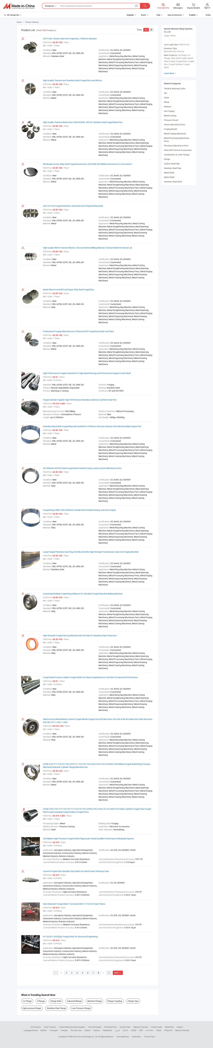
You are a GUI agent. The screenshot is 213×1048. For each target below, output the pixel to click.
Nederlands (107, 1030)
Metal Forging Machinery (175, 133)
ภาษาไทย (149, 1030)
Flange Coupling (114, 1001)
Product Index (156, 1027)
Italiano (88, 1030)
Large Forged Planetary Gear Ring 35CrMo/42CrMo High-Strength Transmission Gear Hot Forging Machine (91, 551)
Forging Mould (170, 129)
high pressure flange (32, 1008)
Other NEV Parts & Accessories (178, 150)
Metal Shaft (169, 172)
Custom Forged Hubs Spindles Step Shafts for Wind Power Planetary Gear (76, 871)
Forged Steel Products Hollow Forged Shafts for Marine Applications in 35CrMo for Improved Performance (90, 677)
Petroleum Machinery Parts (176, 145)
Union (166, 97)
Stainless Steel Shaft (173, 181)
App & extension (175, 15)
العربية (117, 1030)
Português (54, 1030)
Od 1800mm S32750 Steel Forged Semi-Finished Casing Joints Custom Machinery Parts (82, 468)
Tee (165, 93)
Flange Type (133, 1001)
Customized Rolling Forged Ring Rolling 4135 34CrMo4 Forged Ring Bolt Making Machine (82, 593)
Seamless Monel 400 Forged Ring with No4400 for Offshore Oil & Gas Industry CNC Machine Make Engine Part (92, 426)
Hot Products (35, 1027)
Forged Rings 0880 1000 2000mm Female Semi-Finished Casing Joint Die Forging (79, 510)
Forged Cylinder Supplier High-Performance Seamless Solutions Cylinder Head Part (80, 399)
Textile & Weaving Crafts (174, 88)
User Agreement (122, 1036)
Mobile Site (169, 1027)
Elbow (166, 102)
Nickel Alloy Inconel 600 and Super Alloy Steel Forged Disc (68, 289)
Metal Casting (170, 115)
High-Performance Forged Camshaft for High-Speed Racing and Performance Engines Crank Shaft (87, 373)
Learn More (170, 73)
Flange (167, 159)
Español (43, 1030)
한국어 (125, 1030)
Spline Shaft (169, 177)
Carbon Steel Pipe (172, 163)
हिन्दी (141, 1030)
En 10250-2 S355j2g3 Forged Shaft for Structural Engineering (70, 936)
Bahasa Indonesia (182, 1030)
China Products (50, 1027)
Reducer (167, 106)
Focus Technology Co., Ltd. (87, 1036)
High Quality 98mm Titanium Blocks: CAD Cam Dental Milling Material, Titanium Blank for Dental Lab (87, 247)
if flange (41, 1001)
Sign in (207, 7)
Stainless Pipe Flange (56, 1008)
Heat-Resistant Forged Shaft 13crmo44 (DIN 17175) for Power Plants (74, 903)
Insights (180, 1027)
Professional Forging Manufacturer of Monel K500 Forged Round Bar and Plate (78, 331)
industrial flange (74, 1001)
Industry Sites (125, 1027)
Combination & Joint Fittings (177, 154)
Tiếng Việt (168, 1030)
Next (117, 972)
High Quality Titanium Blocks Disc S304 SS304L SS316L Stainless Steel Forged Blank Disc (83, 122)
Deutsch (97, 1030)
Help (158, 15)
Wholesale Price (110, 1027)
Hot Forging (169, 111)
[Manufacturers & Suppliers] (18, 6)
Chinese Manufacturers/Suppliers (72, 1027)
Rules (208, 15)
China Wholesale (94, 1027)
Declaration (136, 1036)
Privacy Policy (149, 1036)
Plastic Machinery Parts (174, 124)
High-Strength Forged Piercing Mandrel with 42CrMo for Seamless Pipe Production (80, 635)
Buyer (143, 15)
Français (64, 1030)
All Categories (13, 15)
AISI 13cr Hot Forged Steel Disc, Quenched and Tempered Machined (73, 205)
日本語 (133, 1030)
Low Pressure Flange (81, 1008)
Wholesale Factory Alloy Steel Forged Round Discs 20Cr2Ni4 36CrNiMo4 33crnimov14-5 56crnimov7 (87, 164)
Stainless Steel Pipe (172, 168)
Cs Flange (27, 1001)
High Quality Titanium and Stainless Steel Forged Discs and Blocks (72, 80)
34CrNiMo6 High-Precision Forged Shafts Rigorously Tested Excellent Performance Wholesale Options (88, 838)
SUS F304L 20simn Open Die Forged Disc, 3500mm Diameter (70, 38)
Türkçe (158, 1030)
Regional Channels (140, 1027)
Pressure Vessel (171, 120)
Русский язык (76, 1030)
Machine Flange (94, 1001)
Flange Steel (55, 1001)
